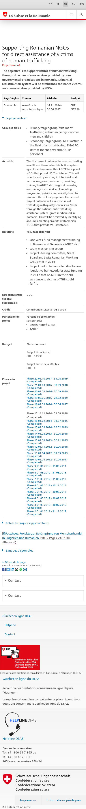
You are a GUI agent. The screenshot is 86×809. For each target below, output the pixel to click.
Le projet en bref (15, 118)
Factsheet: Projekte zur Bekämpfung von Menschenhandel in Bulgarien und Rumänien (42, 538)
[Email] (25, 569)
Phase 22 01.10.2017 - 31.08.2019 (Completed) (47, 380)
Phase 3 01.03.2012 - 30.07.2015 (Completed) (46, 506)
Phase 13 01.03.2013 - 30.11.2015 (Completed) (47, 442)
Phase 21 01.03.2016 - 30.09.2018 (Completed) (47, 386)
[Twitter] (8, 569)
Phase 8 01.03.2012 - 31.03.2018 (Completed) (46, 474)
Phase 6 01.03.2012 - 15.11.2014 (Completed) (46, 487)
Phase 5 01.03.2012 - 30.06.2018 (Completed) (46, 493)
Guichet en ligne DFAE (17, 615)
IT (58, 4)
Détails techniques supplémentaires (27, 523)
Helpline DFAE (13, 738)
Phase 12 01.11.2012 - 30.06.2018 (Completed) (47, 448)
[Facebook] (4, 569)
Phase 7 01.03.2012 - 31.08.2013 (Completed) (46, 480)
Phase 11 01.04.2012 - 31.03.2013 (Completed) (47, 454)
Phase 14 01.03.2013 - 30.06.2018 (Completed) (47, 435)
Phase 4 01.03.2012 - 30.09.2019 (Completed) (46, 499)
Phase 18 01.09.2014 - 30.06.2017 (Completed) (47, 405)
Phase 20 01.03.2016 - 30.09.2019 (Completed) (47, 393)
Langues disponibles (19, 550)
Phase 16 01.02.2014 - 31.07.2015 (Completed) (47, 422)
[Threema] (17, 569)
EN (73, 4)
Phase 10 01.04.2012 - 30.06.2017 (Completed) (47, 461)
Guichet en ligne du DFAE (21, 679)
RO (82, 4)
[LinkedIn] (13, 569)
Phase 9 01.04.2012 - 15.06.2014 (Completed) (46, 467)
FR (65, 4)
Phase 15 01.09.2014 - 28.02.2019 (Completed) (47, 428)
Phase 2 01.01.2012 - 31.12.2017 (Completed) (46, 513)
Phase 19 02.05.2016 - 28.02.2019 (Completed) (47, 399)
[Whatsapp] (21, 569)
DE (50, 4)
